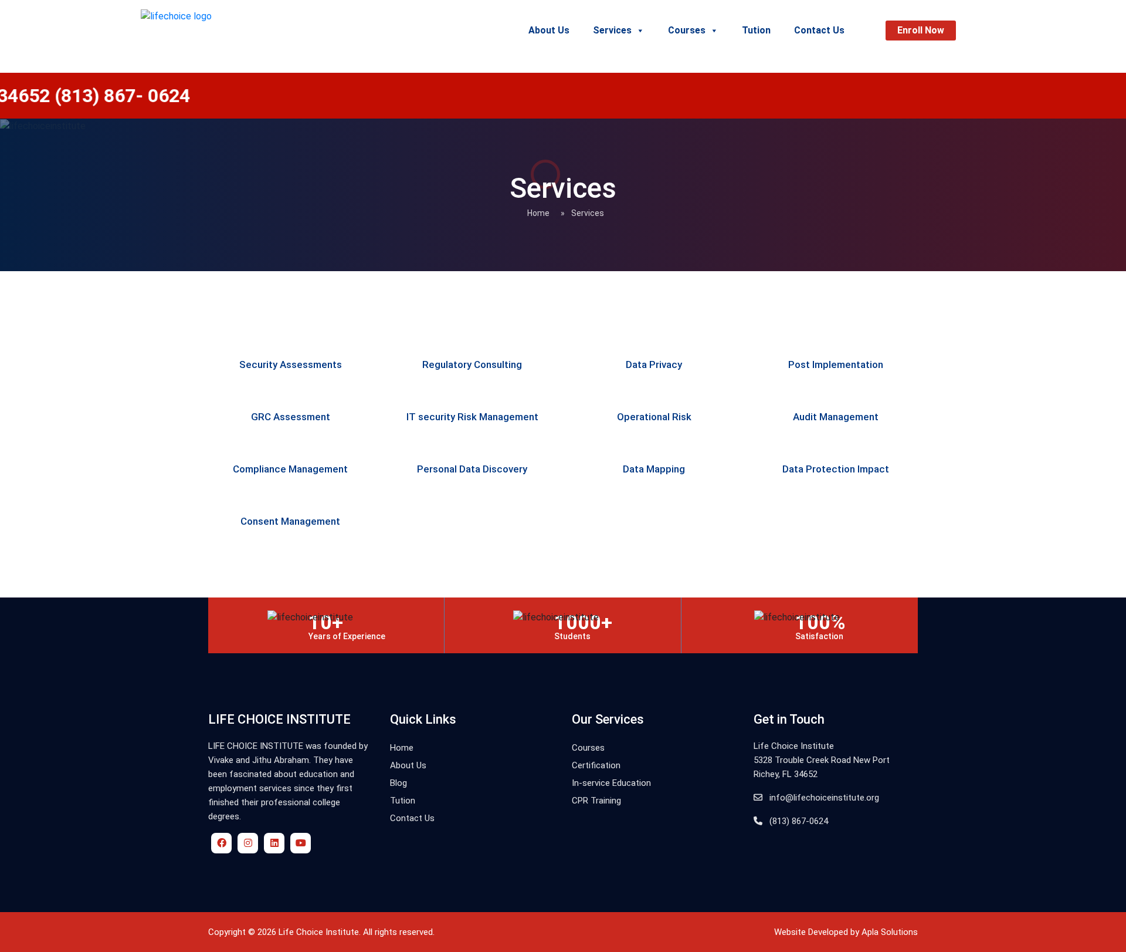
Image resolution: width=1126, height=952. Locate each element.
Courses (687, 30)
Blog (398, 783)
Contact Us (819, 30)
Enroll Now (920, 30)
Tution (756, 30)
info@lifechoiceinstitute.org (823, 797)
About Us (548, 30)
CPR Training (596, 800)
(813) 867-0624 (797, 821)
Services (612, 30)
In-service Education (611, 783)
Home (538, 213)
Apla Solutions (890, 932)
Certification (596, 765)
